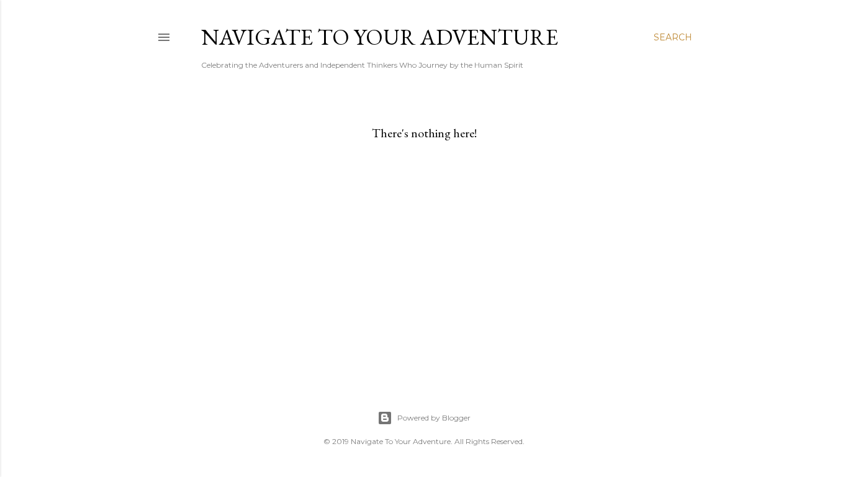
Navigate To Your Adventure (379, 37)
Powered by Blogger (434, 417)
